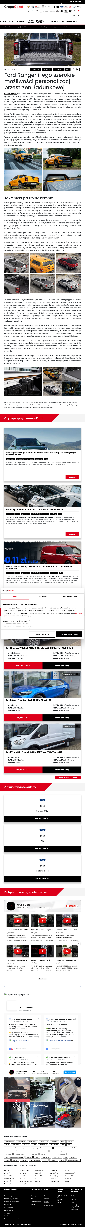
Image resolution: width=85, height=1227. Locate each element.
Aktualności (50, 21)
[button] (6, 943)
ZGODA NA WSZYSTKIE (69, 634)
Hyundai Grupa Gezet (23, 1019)
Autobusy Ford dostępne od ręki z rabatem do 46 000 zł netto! (35, 509)
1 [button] (39, 979)
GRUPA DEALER (72, 1224)
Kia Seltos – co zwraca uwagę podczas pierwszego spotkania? (18, 960)
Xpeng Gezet (19, 1057)
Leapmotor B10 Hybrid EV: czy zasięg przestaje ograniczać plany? (18, 930)
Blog (17, 27)
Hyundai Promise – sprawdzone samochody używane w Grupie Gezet (42, 930)
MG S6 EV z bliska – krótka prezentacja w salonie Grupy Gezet (42, 960)
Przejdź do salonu (42, 819)
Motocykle (13, 21)
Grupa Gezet (24, 904)
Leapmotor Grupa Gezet (60, 1057)
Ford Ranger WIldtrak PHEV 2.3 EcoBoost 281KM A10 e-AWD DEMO (39, 648)
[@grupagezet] (11, 1072)
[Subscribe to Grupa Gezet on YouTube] (72, 906)
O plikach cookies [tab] (70, 596)
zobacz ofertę (61, 665)
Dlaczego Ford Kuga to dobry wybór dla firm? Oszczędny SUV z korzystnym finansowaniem (41, 454)
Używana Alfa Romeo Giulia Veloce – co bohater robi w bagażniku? (67, 930)
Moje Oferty (75, 2)
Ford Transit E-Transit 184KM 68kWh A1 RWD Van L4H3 (34, 752)
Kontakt (77, 21)
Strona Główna (9, 27)
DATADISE (80, 1224)
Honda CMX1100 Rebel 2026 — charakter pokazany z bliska (67, 960)
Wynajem (60, 21)
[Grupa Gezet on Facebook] (12, 1006)
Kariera (69, 21)
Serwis (22, 21)
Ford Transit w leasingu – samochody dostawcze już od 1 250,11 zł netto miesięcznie (39, 567)
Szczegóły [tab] (43, 596)
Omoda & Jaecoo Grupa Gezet (63, 1019)
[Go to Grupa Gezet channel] (11, 906)
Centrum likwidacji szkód (40, 22)
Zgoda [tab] (14, 596)
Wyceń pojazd (31, 21)
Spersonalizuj (41, 634)
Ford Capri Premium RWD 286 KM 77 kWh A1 (28, 700)
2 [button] (42, 979)
